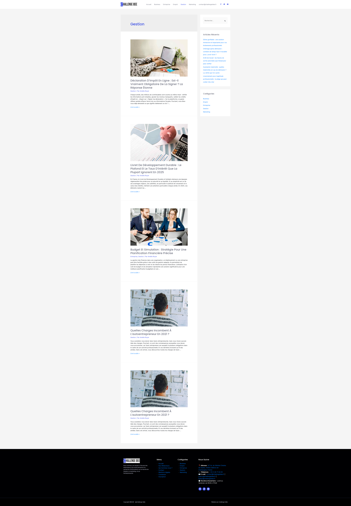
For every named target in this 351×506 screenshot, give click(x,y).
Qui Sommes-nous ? (165, 468)
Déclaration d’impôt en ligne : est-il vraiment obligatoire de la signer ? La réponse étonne (156, 84)
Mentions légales (164, 472)
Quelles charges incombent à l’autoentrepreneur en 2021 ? (150, 332)
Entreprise (166, 4)
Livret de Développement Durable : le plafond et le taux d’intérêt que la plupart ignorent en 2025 (155, 168)
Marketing (192, 4)
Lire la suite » (135, 107)
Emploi (175, 4)
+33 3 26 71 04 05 (216, 472)
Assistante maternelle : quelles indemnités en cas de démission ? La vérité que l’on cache (214, 70)
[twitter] (225, 4)
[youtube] (228, 4)
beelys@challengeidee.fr (206, 479)
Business (157, 4)
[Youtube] (208, 489)
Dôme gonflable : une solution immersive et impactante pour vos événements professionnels (215, 42)
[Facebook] (200, 489)
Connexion (162, 474)
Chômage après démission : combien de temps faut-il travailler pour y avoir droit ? (215, 51)
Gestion (183, 4)
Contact (161, 470)
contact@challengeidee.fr (207, 4)
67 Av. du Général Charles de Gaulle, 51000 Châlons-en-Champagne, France (212, 468)
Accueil (148, 4)
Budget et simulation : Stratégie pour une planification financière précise (158, 251)
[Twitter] (204, 489)
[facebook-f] (221, 4)
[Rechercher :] (215, 21)
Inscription (162, 477)
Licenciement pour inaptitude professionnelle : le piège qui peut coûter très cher (215, 79)
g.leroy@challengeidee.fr (207, 476)
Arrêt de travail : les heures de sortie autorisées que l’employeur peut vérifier (214, 61)
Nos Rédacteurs (163, 466)
